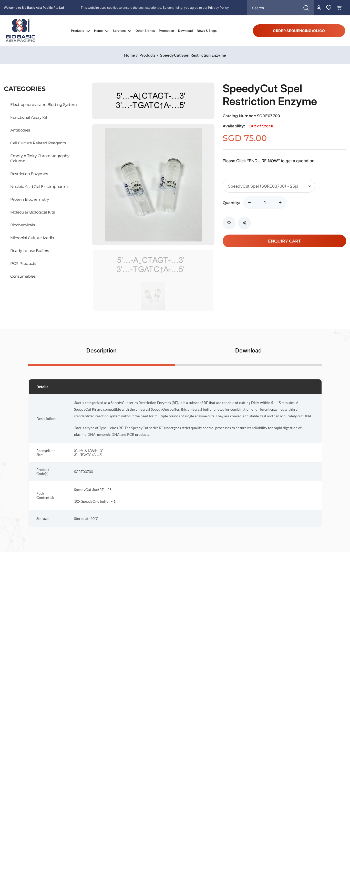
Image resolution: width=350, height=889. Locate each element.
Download (185, 31)
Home (98, 31)
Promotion (166, 31)
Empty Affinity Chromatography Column (39, 158)
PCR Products (23, 263)
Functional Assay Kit (28, 117)
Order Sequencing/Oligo (299, 30)
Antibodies (20, 130)
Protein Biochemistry (29, 199)
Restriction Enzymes (29, 173)
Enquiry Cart (284, 241)
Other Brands (145, 31)
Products (77, 31)
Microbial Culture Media (32, 237)
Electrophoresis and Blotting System (43, 104)
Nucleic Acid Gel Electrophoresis (39, 186)
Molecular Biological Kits (32, 212)
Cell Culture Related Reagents (38, 142)
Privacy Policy (218, 7)
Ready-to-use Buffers (29, 250)
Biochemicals (22, 224)
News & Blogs (207, 31)
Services (119, 31)
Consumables (23, 276)
